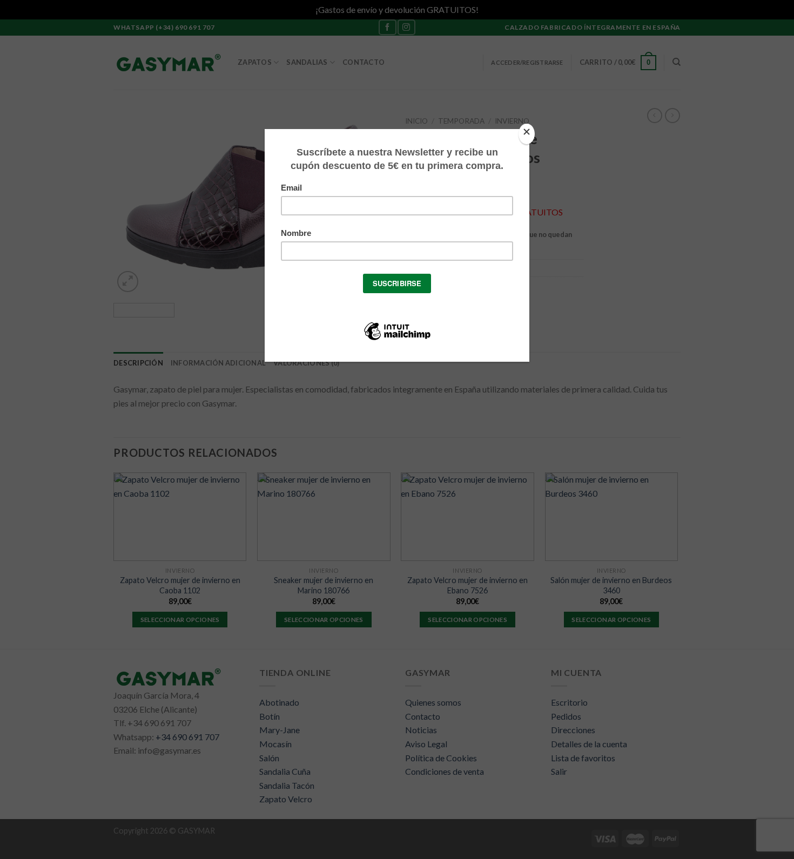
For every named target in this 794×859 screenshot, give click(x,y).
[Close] (527, 134)
